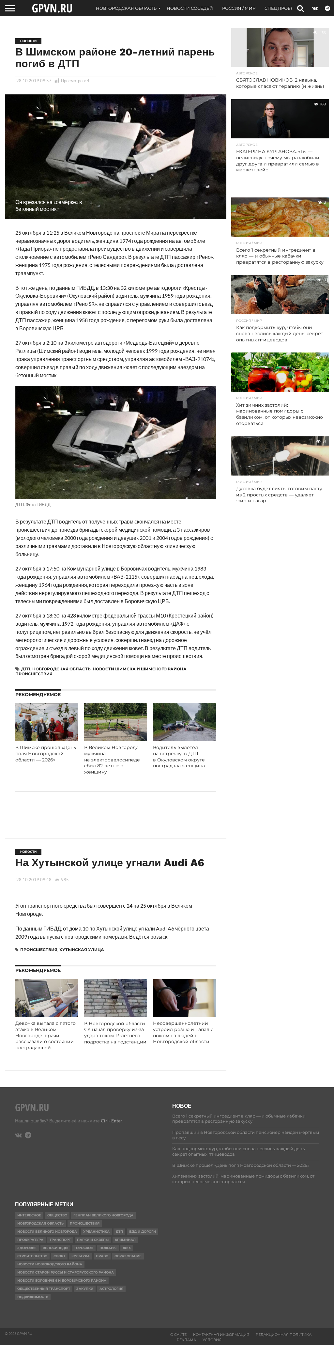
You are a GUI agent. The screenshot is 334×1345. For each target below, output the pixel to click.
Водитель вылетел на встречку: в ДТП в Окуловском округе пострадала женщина (179, 756)
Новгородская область (126, 8)
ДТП (25, 668)
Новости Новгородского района (49, 1264)
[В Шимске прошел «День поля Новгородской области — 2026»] (46, 739)
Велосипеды (55, 1248)
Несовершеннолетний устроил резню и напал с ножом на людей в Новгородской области (183, 1032)
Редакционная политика (283, 1334)
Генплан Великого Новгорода (103, 1215)
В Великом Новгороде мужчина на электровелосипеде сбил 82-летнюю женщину (112, 759)
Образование (128, 1256)
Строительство (32, 1256)
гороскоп (83, 1248)
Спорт (59, 1256)
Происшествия (34, 673)
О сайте (178, 1334)
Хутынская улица (81, 949)
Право (102, 1256)
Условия (212, 1339)
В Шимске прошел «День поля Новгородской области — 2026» (45, 753)
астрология (111, 1289)
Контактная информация (221, 1334)
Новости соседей (190, 8)
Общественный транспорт (43, 1289)
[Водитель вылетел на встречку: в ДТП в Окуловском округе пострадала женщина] (184, 739)
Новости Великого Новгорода (47, 1231)
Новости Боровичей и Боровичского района (61, 1280)
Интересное (29, 1215)
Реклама (186, 1339)
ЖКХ (127, 1248)
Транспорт (60, 1240)
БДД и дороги (142, 1231)
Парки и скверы (93, 1240)
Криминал (125, 1240)
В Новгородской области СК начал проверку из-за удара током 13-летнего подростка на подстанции (115, 1033)
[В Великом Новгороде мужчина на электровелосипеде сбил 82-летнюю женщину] (115, 739)
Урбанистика (96, 1231)
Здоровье (27, 1248)
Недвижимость (32, 1297)
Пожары (107, 1248)
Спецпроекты (282, 8)
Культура (80, 1256)
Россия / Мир (238, 8)
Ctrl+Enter (111, 1120)
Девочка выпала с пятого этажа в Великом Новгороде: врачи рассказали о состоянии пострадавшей (45, 1035)
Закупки (84, 1289)
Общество (57, 1215)
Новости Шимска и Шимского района (140, 668)
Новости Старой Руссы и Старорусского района (65, 1272)
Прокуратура (30, 1240)
